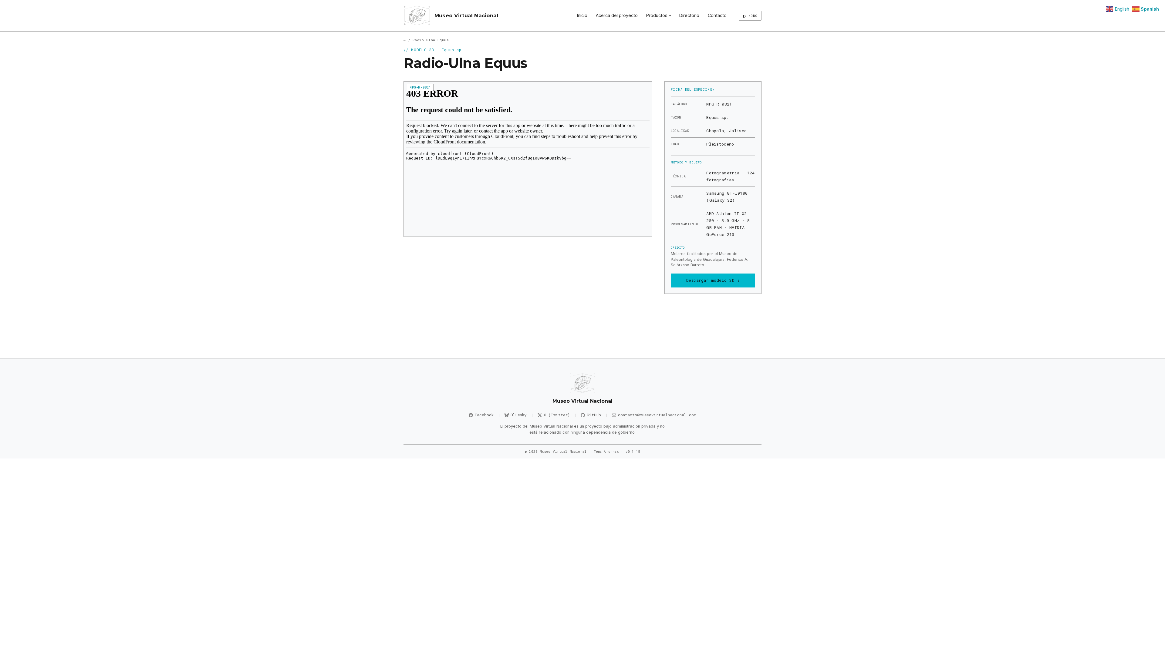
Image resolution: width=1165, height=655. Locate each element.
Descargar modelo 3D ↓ (713, 280)
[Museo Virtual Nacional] (417, 15)
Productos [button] (658, 15)
